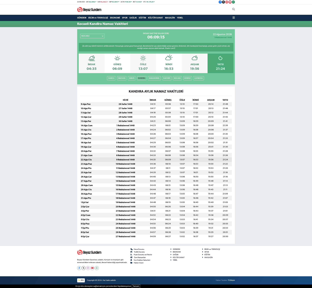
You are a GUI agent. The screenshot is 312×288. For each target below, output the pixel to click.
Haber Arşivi (138, 263)
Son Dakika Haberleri (142, 260)
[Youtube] (92, 268)
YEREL (180, 18)
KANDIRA (141, 78)
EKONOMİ (115, 18)
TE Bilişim (231, 280)
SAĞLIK (133, 18)
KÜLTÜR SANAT (155, 18)
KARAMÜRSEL (154, 78)
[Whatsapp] (97, 268)
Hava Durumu (139, 249)
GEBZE (131, 78)
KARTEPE (166, 78)
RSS (82, 280)
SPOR (124, 18)
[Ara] (233, 9)
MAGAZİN (170, 18)
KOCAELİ (177, 78)
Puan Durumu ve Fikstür (143, 255)
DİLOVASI (121, 78)
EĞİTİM (142, 18)
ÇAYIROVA (198, 78)
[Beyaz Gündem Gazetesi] (89, 9)
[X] (84, 268)
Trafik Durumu (139, 252)
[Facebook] (79, 268)
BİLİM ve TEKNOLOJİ (98, 18)
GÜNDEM (81, 18)
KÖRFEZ (187, 78)
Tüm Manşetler (140, 257)
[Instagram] (88, 268)
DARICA (111, 78)
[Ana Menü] (234, 17)
